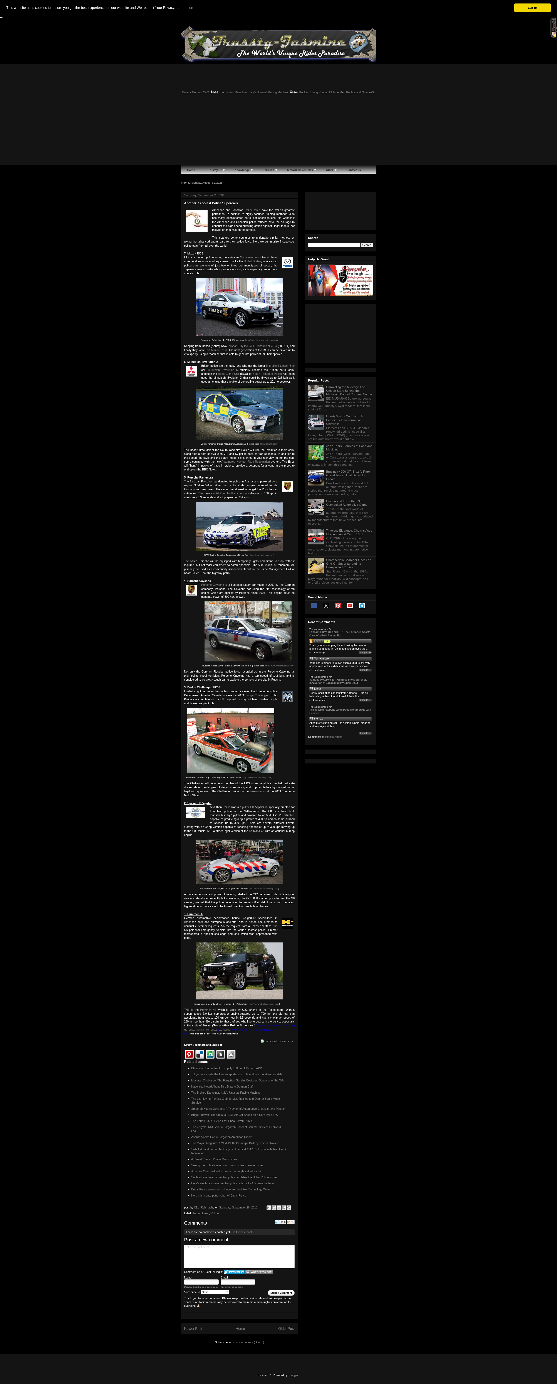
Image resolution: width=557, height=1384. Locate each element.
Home (240, 1328)
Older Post (286, 1328)
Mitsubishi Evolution (221, 370)
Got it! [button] (532, 8)
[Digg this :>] (220, 1054)
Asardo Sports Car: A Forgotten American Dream (221, 1137)
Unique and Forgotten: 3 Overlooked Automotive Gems (346, 503)
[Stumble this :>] (210, 1054)
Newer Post (193, 1328)
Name (187, 1277)
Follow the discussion (291, 1222)
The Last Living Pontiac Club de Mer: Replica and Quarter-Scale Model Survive (305, 92)
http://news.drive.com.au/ (262, 555)
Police (215, 1213)
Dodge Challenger (256, 695)
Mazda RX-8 (219, 350)
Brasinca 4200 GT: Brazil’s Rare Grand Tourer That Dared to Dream (348, 475)
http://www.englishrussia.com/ (279, 666)
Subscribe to (192, 1292)
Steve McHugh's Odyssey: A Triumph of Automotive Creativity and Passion (238, 1108)
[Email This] (269, 1207)
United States (252, 261)
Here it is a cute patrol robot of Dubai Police (218, 1195)
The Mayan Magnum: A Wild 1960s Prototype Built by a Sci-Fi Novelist (235, 1143)
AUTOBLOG (224, 1030)
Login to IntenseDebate (234, 1272)
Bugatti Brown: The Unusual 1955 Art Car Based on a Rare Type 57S (234, 1114)
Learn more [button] (185, 8)
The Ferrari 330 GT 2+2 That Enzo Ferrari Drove (221, 1121)
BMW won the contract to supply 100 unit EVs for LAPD (226, 1068)
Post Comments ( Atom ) (248, 1342)
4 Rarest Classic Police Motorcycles (214, 1159)
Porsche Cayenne (212, 584)
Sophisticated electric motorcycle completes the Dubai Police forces (234, 1177)
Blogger (293, 1375)
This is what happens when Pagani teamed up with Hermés (340, 711)
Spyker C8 (247, 807)
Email (224, 1277)
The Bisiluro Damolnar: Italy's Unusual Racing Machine (210, 92)
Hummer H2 (208, 1009)
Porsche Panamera (232, 493)
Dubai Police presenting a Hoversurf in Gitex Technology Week (230, 1189)
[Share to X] (279, 1207)
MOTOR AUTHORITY (194, 1030)
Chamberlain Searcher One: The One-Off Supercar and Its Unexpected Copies (348, 563)
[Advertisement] (278, 132)
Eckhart (318, 641)
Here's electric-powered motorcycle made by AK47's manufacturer (232, 1183)
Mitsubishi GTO (267, 346)
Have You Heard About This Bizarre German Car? (222, 1086)
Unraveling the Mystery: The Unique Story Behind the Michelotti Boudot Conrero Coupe (349, 390)
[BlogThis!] (274, 1207)
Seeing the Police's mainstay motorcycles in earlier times (227, 1165)
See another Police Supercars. (233, 1025)
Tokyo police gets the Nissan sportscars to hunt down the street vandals (236, 1074)
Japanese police (251, 257)
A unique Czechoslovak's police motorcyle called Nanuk (226, 1171)
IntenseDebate (333, 736)
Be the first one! (242, 1232)
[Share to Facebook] (284, 1207)
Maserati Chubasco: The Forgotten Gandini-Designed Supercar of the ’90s (237, 1080)
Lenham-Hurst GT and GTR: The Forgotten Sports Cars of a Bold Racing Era (339, 634)
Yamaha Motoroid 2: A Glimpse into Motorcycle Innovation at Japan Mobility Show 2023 (338, 681)
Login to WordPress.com (259, 1272)
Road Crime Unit (228, 373)
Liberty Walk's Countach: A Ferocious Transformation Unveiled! (344, 420)
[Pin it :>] (189, 1054)
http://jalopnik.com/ (269, 444)
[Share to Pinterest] (289, 1207)
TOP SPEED (212, 1030)
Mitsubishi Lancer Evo (280, 365)
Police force (252, 210)
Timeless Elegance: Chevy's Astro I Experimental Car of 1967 (349, 532)
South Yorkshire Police (267, 373)
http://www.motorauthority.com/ (257, 778)
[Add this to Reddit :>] (231, 1054)
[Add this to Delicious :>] (200, 1054)
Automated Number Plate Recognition (245, 461)
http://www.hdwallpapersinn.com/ (264, 1004)
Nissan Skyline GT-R (242, 346)
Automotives (200, 1213)
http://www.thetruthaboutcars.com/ (261, 340)
